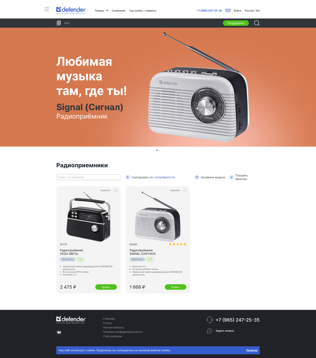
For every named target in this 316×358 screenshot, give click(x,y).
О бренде (109, 318)
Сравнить (105, 190)
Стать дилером (112, 336)
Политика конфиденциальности (122, 331)
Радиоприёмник (71, 252)
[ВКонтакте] (58, 332)
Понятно (251, 350)
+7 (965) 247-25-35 (209, 10)
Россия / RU (252, 10)
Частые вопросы (113, 327)
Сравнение (118, 10)
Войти (237, 10)
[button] (157, 150)
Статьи (107, 323)
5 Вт (80, 259)
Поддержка (235, 23)
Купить (106, 287)
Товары (99, 10)
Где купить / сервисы (142, 10)
